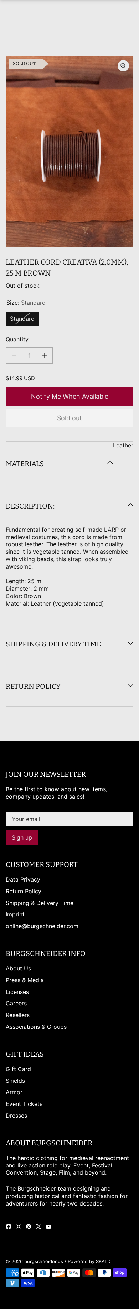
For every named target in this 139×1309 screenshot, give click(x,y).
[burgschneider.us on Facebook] (9, 1226)
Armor (14, 1092)
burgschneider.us (43, 1261)
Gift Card (18, 1069)
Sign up (22, 837)
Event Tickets (24, 1103)
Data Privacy (23, 879)
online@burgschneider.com (42, 926)
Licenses (17, 991)
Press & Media (25, 980)
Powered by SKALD (89, 1261)
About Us (18, 968)
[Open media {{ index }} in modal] (69, 151)
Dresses (16, 1115)
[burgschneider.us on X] (38, 1226)
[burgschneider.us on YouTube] (48, 1226)
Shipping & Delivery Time (39, 902)
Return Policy (23, 891)
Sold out (69, 418)
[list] (69, 151)
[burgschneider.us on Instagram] (19, 1226)
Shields (15, 1080)
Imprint (15, 914)
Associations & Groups (36, 1026)
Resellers (18, 1014)
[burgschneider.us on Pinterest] (29, 1226)
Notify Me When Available (69, 396)
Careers (16, 1003)
